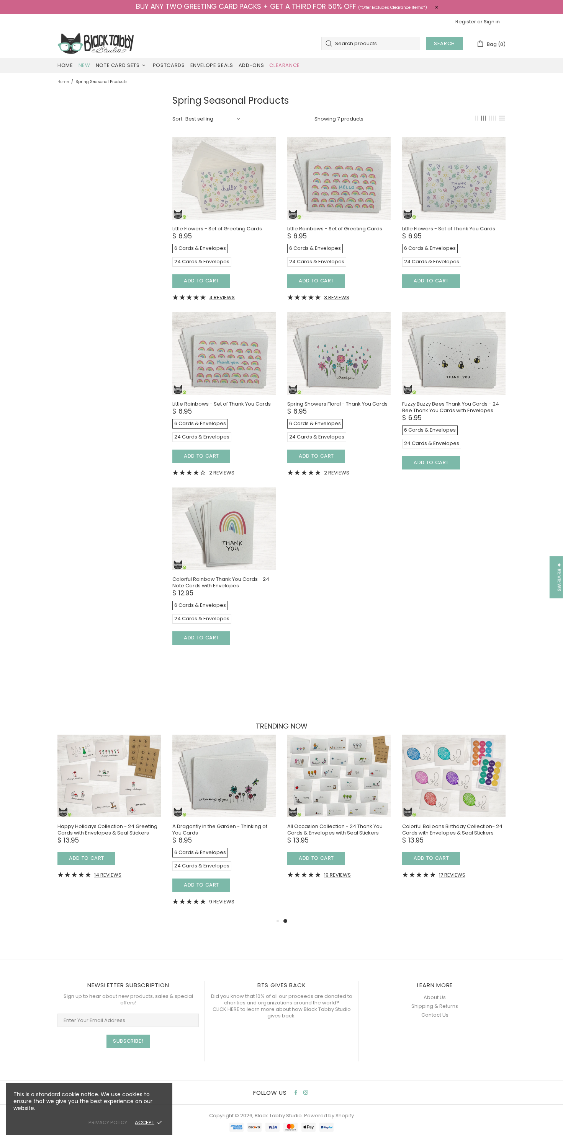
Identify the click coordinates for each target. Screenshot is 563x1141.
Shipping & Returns (434, 1006)
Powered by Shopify (329, 1115)
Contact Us (434, 1015)
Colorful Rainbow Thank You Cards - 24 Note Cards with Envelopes (220, 582)
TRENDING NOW (282, 726)
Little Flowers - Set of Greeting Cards (217, 228)
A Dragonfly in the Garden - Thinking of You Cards (84, 829)
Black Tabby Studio (95, 43)
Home (63, 82)
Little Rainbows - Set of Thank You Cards (221, 404)
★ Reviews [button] (559, 577)
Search (444, 43)
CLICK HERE (226, 1009)
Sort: (177, 119)
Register (465, 21)
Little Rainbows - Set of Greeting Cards (334, 228)
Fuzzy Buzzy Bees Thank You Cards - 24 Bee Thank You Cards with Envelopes (450, 407)
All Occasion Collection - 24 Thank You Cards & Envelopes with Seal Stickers (199, 829)
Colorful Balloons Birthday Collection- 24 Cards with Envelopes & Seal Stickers (317, 829)
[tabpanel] (203, 812)
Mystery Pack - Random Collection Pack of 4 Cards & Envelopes (430, 829)
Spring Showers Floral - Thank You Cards (337, 404)
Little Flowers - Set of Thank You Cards (448, 228)
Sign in (492, 21)
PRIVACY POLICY (107, 1122)
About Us (435, 997)
